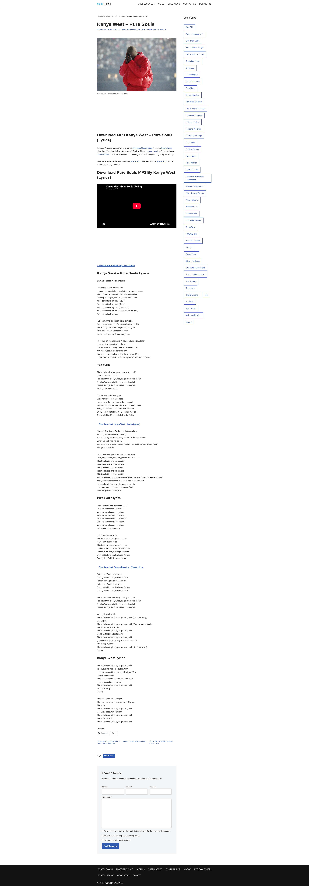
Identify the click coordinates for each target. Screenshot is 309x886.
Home (99, 16)
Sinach (189, 248)
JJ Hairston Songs (194, 136)
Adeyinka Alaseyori (194, 34)
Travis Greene (192, 295)
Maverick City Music (194, 186)
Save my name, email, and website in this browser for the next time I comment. (137, 831)
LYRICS (163, 30)
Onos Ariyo (190, 227)
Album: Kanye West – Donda (134, 741)
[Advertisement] (136, 115)
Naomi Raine (191, 214)
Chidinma (190, 68)
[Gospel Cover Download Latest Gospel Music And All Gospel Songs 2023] (104, 4)
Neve (99, 883)
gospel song (136, 161)
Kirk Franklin (191, 163)
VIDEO (161, 4)
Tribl (206, 295)
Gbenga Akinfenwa (194, 115)
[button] (154, 3)
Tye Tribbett (191, 308)
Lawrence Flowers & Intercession (195, 178)
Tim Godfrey (191, 281)
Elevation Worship (194, 102)
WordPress (118, 883)
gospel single (153, 151)
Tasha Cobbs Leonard (195, 275)
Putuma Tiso (191, 234)
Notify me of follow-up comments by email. (122, 836)
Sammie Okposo (193, 241)
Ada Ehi (189, 27)
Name (105, 787)
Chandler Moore (193, 61)
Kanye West (166, 148)
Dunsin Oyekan (192, 95)
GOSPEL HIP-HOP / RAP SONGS (132, 30)
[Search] (210, 4)
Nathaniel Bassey (193, 220)
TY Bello (189, 302)
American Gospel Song (142, 148)
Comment (106, 797)
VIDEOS (187, 869)
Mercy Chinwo (192, 200)
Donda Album (103, 154)
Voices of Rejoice (193, 315)
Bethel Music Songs (194, 48)
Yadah (189, 322)
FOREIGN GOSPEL (203, 869)
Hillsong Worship (193, 129)
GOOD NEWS (174, 4)
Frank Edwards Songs (195, 109)
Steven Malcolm (193, 261)
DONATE (203, 4)
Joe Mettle (190, 143)
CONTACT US (189, 4)
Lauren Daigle (192, 170)
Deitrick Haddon (193, 81)
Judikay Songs (192, 149)
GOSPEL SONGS (152, 30)
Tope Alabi (190, 288)
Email (129, 787)
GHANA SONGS (155, 869)
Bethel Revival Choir (195, 54)
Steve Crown (191, 254)
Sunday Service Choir (195, 268)
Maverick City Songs (195, 193)
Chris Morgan (192, 75)
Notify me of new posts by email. (117, 840)
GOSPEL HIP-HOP (106, 875)
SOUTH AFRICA (173, 869)
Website (153, 787)
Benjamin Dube (192, 41)
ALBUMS (141, 869)
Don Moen (190, 88)
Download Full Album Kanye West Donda (116, 266)
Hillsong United (192, 122)
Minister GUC (192, 207)
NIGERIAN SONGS (124, 869)
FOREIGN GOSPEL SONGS (114, 16)
